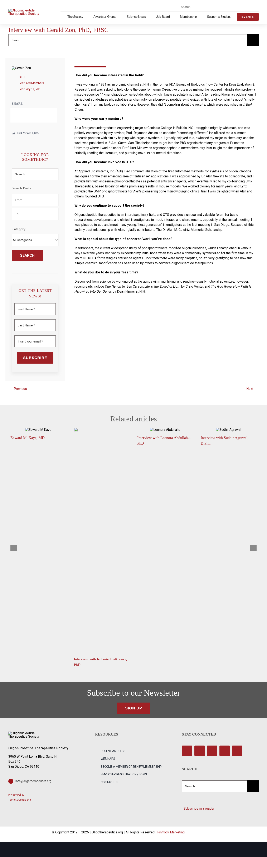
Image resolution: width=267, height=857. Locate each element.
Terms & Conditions (19, 799)
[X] (30, 115)
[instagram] (237, 6)
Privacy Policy (16, 794)
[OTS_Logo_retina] (24, 10)
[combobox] (197, 7)
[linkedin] (251, 6)
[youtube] (244, 6)
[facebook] (222, 6)
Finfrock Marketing (171, 832)
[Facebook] (23, 115)
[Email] (44, 115)
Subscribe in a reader (198, 808)
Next (249, 389)
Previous (20, 389)
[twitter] (230, 6)
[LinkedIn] (37, 115)
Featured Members (31, 83)
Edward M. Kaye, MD (27, 438)
